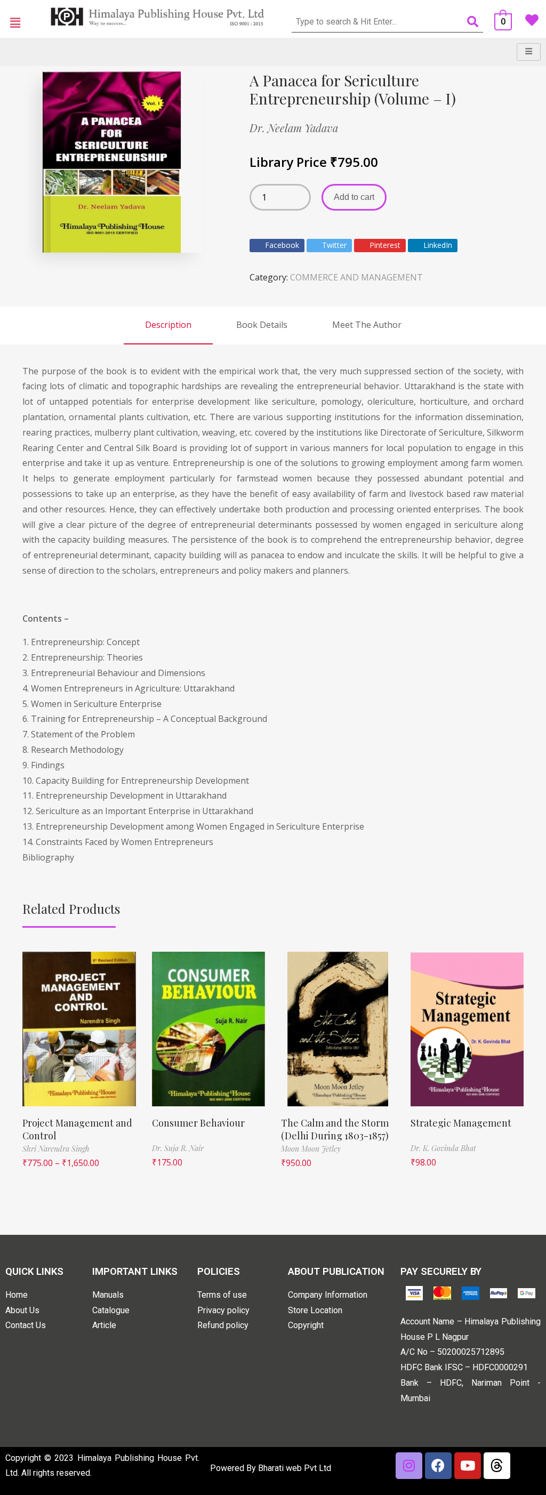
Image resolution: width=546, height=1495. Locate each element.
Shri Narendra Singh (56, 1149)
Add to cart (354, 197)
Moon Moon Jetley (311, 1149)
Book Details (261, 325)
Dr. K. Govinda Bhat (443, 1148)
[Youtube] (467, 1465)
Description (168, 325)
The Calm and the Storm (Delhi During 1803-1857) (335, 1129)
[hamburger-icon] (529, 52)
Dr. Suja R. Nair (178, 1148)
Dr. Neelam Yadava (294, 127)
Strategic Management (461, 1122)
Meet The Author (367, 325)
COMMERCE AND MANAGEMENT (356, 277)
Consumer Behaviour (198, 1122)
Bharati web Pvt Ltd (294, 1468)
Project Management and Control (77, 1129)
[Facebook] (438, 1465)
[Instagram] (409, 1465)
